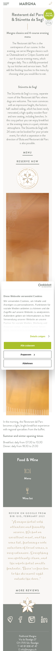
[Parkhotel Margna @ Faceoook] (20, 620)
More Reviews (27, 590)
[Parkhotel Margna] (27, 3)
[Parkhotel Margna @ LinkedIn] (44, 620)
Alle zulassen (27, 345)
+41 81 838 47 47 (28, 646)
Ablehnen (27, 363)
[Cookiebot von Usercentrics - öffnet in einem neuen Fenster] (38, 286)
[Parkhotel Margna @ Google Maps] (10, 620)
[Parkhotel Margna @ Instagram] (31, 620)
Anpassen (25, 354)
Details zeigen (37, 336)
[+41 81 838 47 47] (50, 4)
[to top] (27, 605)
